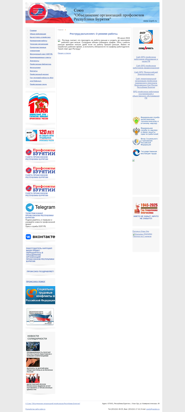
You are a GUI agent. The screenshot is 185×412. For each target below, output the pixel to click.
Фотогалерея (35, 68)
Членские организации (39, 44)
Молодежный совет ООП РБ (41, 54)
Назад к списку (64, 53)
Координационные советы (40, 57)
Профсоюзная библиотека (40, 64)
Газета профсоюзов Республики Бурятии (36, 158)
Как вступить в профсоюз (40, 37)
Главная (60, 30)
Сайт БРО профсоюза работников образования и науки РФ (146, 59)
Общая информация (38, 34)
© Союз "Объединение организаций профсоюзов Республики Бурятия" (52, 404)
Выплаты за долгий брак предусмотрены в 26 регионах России (40, 370)
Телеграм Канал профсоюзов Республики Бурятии (39, 215)
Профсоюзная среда (38, 84)
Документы (34, 61)
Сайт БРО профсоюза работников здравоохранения (146, 67)
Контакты (34, 71)
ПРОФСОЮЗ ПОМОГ (35, 282)
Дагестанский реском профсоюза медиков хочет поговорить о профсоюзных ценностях (39, 386)
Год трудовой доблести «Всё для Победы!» (41, 79)
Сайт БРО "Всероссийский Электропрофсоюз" (146, 73)
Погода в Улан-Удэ (140, 231)
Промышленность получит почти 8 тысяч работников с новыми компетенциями (39, 354)
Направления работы (38, 41)
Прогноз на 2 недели (142, 236)
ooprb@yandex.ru (153, 409)
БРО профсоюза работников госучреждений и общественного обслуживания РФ (146, 94)
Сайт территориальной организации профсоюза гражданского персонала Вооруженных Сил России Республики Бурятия (146, 83)
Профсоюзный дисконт (39, 74)
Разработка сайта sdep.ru (35, 409)
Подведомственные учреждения (38, 49)
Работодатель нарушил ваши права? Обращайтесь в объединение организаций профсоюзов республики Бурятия (40, 254)
